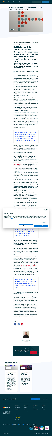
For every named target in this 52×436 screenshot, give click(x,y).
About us (43, 407)
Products (13, 1)
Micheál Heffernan (22, 9)
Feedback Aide (17, 409)
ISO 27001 (14, 424)
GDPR (20, 424)
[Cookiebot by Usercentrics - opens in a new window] (43, 210)
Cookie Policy (11, 218)
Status (34, 411)
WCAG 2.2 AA (34, 424)
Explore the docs (45, 399)
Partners (43, 411)
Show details (43, 222)
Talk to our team (35, 399)
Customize (25, 225)
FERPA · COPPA (26, 424)
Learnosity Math (17, 411)
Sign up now (33, 352)
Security (25, 407)
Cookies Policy (43, 433)
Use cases (19, 2)
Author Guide (35, 409)
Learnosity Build (17, 407)
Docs (34, 407)
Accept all (41, 225)
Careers (43, 409)
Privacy (25, 409)
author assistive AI (17, 164)
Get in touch (45, 1)
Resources (25, 1)
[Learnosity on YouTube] (36, 433)
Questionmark (17, 419)
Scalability (25, 411)
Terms (48, 433)
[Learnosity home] (6, 1)
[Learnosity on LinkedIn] (34, 433)
